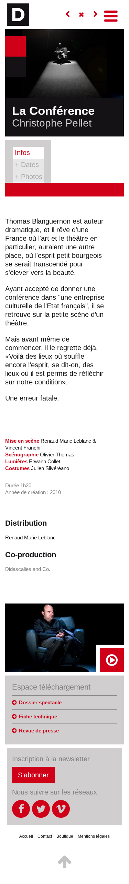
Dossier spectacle (40, 702)
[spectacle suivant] (95, 15)
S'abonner (33, 775)
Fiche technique (38, 716)
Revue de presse (39, 730)
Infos (22, 152)
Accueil (26, 836)
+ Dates (27, 164)
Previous (15, 46)
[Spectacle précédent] (67, 15)
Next (15, 67)
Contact (44, 836)
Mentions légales (94, 836)
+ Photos (28, 176)
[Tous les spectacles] (81, 15)
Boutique (64, 836)
